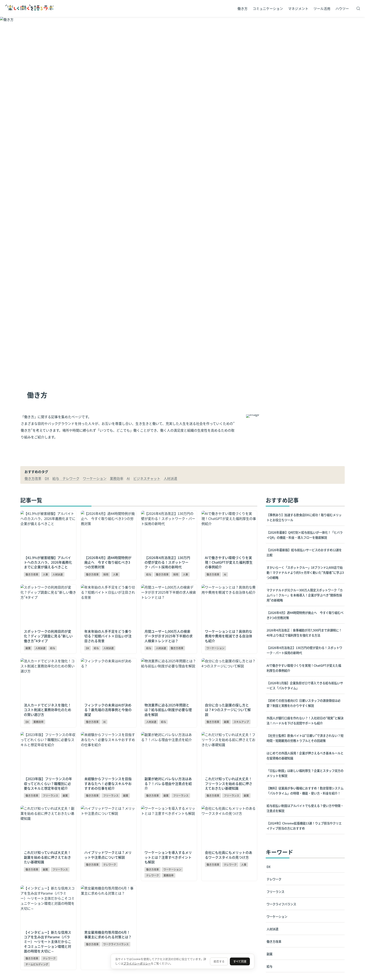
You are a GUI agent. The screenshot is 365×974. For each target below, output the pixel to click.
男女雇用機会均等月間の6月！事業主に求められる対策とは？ (107, 891)
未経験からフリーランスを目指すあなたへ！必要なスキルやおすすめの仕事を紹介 (108, 739)
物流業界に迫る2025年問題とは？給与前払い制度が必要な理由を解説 (168, 663)
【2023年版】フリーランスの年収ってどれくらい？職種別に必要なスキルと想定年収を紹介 (47, 739)
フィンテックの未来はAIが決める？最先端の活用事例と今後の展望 (108, 663)
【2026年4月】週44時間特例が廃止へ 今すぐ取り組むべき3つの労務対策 (108, 518)
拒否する (219, 961)
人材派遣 (170, 478)
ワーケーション (94, 478)
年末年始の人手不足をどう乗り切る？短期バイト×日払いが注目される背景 (108, 592)
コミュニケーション (268, 8)
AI (128, 478)
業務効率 (116, 478)
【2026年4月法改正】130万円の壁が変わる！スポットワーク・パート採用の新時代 (168, 518)
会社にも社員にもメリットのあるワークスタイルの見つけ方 (229, 811)
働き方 (242, 8)
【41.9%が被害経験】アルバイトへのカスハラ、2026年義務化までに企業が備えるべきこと (47, 518)
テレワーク (71, 478)
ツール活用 (321, 8)
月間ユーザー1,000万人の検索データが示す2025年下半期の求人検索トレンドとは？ (168, 592)
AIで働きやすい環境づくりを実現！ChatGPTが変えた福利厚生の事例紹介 (229, 518)
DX (47, 478)
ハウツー (342, 8)
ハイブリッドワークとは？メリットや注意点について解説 (108, 811)
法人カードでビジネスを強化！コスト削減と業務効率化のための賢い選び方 (47, 665)
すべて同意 (240, 961)
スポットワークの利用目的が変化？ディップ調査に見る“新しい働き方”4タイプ (47, 592)
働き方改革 (33, 478)
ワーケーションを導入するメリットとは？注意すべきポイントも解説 (168, 811)
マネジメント (298, 8)
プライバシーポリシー (137, 963)
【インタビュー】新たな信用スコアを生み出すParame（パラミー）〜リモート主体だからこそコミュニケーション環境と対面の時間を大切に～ (47, 898)
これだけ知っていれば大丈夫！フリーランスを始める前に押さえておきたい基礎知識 (228, 739)
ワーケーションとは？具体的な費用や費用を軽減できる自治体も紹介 (229, 590)
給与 (57, 478)
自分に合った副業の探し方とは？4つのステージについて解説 (228, 663)
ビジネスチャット (146, 478)
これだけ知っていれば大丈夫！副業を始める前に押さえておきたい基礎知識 (47, 813)
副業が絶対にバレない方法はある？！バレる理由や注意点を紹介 (166, 737)
